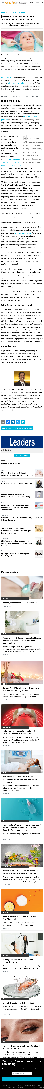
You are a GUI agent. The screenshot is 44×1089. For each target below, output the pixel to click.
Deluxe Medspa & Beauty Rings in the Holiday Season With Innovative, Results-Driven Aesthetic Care (22, 640)
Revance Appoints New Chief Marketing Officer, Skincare (16, 519)
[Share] (8, 422)
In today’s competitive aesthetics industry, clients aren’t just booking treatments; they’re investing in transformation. (21, 739)
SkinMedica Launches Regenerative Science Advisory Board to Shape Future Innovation (17, 543)
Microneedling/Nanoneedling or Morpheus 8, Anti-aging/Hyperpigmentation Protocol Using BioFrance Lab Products (22, 827)
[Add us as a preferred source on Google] (23, 422)
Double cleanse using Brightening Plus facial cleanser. (21, 835)
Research (4, 526)
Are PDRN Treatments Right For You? (18, 1003)
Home (3, 13)
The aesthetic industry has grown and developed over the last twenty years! (18, 923)
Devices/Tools (8, 727)
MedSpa (22, 13)
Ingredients (7, 867)
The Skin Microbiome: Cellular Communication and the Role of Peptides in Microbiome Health (17, 531)
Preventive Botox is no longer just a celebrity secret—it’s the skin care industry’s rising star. (22, 967)
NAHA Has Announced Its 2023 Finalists (16, 484)
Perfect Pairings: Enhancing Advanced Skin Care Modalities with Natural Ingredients (21, 872)
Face (2, 551)
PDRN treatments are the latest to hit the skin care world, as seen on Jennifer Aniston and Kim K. (22, 1008)
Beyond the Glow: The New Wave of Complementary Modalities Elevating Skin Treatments (21, 779)
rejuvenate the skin (16, 83)
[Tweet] (18, 422)
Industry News (5, 515)
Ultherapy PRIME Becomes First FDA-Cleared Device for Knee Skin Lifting (15, 496)
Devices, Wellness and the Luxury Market (20, 603)
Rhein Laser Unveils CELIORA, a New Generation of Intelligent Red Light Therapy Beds (15, 507)
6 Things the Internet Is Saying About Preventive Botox (18, 960)
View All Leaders (22, 455)
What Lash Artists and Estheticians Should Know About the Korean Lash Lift (17, 474)
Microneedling (7, 77)
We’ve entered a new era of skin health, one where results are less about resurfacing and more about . (21, 788)
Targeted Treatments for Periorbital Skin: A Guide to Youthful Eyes (21, 1047)
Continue (22, 1079)
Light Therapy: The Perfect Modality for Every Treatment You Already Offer (20, 732)
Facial (5, 821)
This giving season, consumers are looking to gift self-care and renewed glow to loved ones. (22, 695)
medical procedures (23, 233)
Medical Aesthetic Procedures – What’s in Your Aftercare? (20, 917)
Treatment (12, 13)
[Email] (3, 422)
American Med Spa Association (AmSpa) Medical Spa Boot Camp (11, 162)
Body (2, 502)
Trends (3, 470)
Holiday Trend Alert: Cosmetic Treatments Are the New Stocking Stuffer (21, 689)
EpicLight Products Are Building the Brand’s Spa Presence (15, 555)
